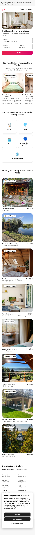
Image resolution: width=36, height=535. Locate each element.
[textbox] (9, 47)
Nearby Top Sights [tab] (22, 469)
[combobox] (17, 41)
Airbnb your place (26, 9)
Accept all (17, 514)
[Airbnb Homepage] (3, 9)
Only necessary (17, 519)
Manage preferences (17, 523)
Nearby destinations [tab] (8, 469)
